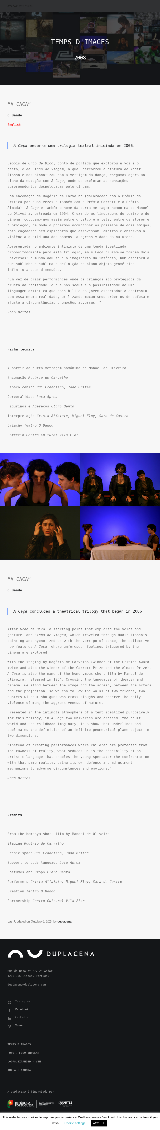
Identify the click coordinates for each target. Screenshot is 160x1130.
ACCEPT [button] (98, 1123)
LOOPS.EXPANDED (19, 1061)
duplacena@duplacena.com (27, 984)
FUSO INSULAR (29, 1052)
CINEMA (26, 1070)
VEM (38, 1061)
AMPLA (12, 1070)
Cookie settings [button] (74, 1123)
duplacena (64, 921)
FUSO (11, 1052)
